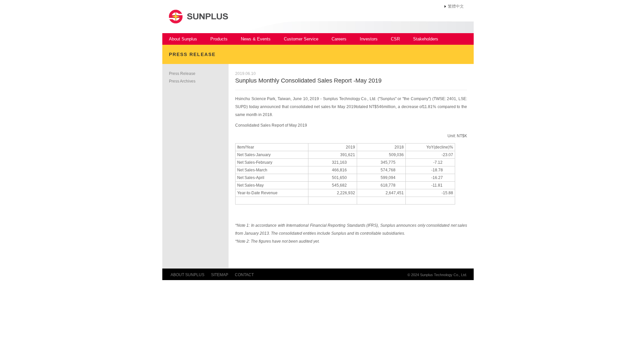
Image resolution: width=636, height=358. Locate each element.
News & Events (256, 38)
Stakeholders (425, 38)
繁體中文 (456, 6)
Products (219, 38)
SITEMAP (219, 274)
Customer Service (301, 38)
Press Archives (182, 81)
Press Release (182, 73)
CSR (395, 38)
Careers (339, 38)
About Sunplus (183, 38)
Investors (369, 38)
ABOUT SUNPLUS (187, 274)
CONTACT (244, 274)
